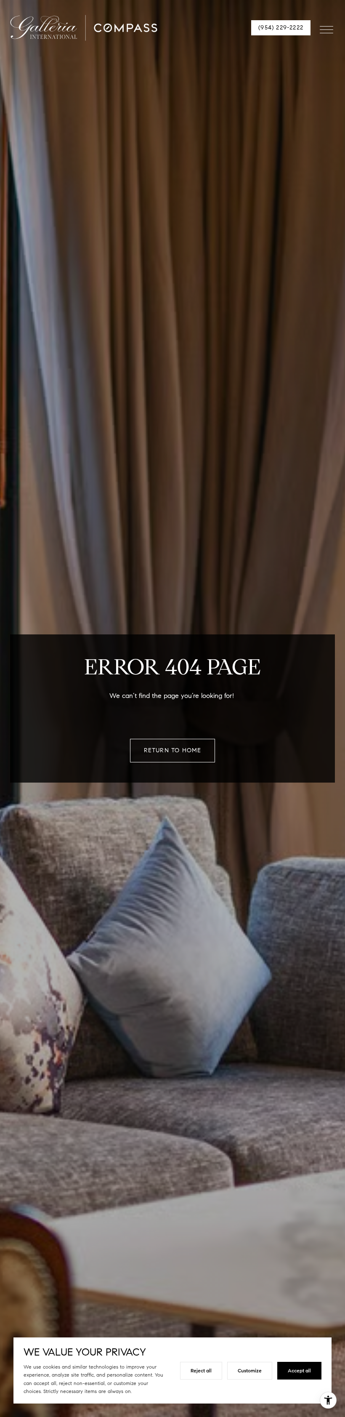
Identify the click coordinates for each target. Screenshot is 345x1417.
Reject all (201, 1370)
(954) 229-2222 (280, 27)
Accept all (299, 1370)
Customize (250, 1370)
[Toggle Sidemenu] (326, 27)
